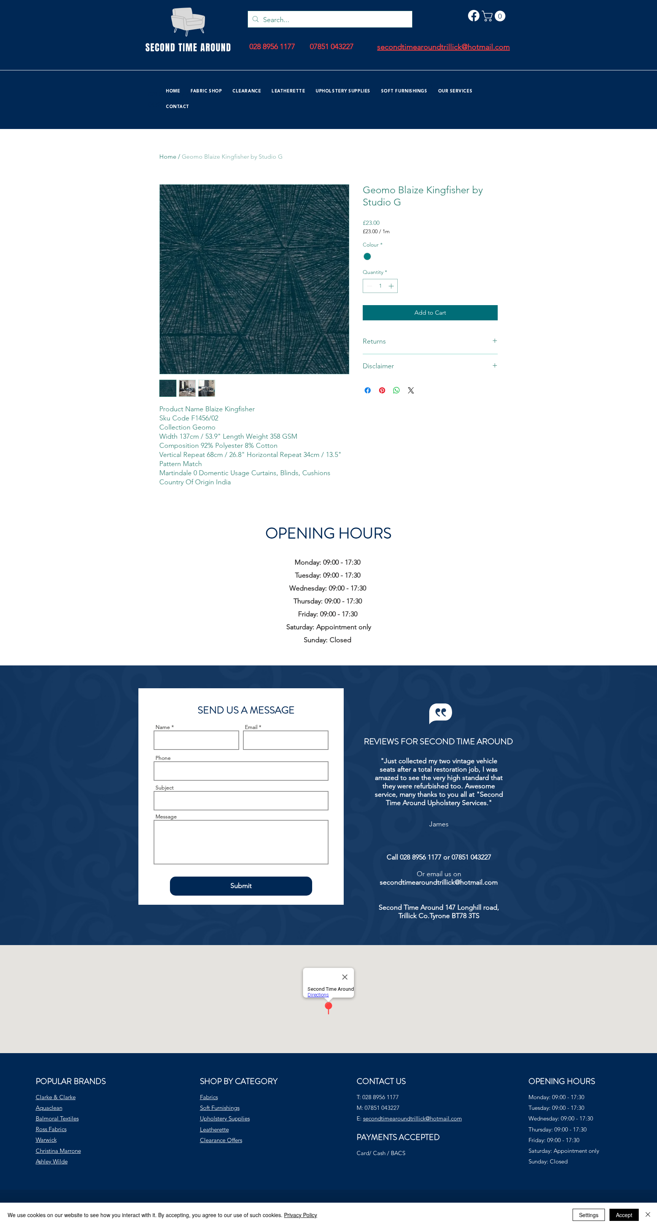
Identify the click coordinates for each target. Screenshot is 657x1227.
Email (251, 727)
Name (163, 727)
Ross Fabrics (51, 1129)
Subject (165, 787)
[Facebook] (473, 15)
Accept (624, 1215)
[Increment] (392, 286)
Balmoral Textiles (57, 1118)
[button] (495, 16)
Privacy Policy (300, 1215)
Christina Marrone (58, 1150)
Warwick (46, 1139)
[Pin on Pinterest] (382, 390)
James (439, 824)
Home (167, 156)
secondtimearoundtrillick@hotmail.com (439, 882)
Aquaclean (49, 1107)
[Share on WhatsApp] (396, 390)
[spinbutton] (380, 286)
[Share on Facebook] (367, 390)
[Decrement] (368, 286)
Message (166, 816)
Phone (163, 758)
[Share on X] (411, 390)
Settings (588, 1215)
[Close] (647, 1215)
